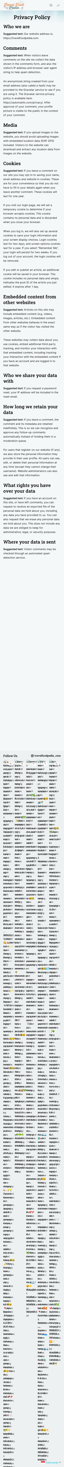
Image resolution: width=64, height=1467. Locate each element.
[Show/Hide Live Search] (51, 5)
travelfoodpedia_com (47, 755)
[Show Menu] (58, 5)
